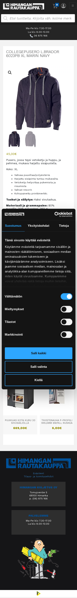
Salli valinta (38, 366)
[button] (10, 72)
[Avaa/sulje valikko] (72, 5)
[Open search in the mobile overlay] (38, 18)
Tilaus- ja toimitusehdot (38, 476)
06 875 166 (40, 35)
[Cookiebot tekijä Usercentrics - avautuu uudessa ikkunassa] (54, 214)
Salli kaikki (38, 353)
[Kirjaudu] (63, 5)
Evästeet (38, 473)
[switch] (66, 309)
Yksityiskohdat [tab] (38, 225)
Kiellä (38, 380)
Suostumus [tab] (13, 225)
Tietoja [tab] (64, 225)
